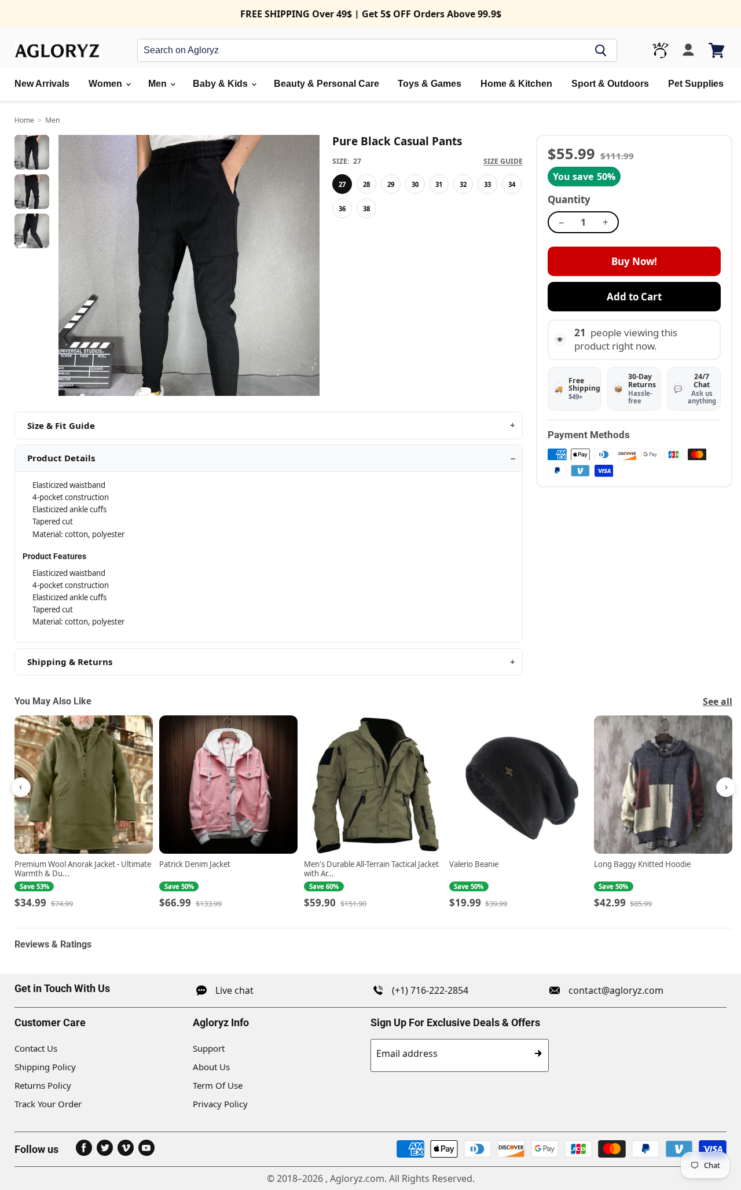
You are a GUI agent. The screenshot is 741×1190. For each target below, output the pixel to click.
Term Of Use (218, 1085)
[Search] (601, 50)
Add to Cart (634, 296)
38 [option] (366, 208)
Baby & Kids (221, 84)
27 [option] (342, 184)
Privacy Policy (220, 1104)
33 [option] (487, 184)
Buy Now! (634, 261)
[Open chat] (660, 50)
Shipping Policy (45, 1067)
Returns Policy (42, 1085)
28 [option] (366, 184)
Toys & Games (429, 84)
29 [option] (390, 184)
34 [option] (511, 184)
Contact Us (35, 1048)
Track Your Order (48, 1104)
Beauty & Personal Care (326, 84)
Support (209, 1048)
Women (106, 84)
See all (717, 701)
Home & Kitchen (516, 84)
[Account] (688, 50)
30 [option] (415, 184)
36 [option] (342, 208)
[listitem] (83, 812)
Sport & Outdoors (610, 84)
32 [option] (463, 184)
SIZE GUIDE (503, 161)
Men (158, 84)
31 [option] (438, 184)
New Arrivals (41, 84)
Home (24, 120)
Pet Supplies (696, 84)
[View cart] (717, 50)
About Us (211, 1067)
